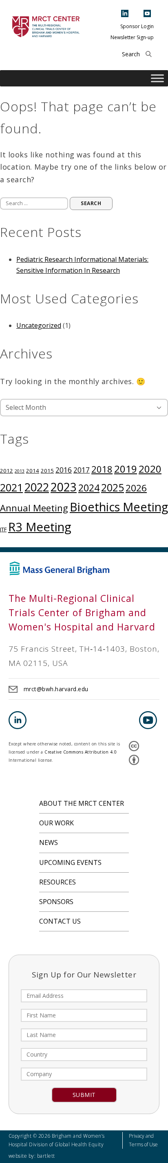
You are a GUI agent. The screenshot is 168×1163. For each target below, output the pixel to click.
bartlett (46, 1155)
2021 (11, 487)
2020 (150, 468)
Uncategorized (38, 325)
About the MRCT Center (81, 803)
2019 (125, 468)
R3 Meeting (39, 527)
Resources (57, 882)
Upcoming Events (70, 862)
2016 (63, 470)
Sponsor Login (137, 26)
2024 (88, 487)
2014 (32, 470)
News (48, 842)
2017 (81, 470)
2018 (102, 469)
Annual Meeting (34, 508)
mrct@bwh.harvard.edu (56, 689)
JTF (3, 529)
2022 (36, 487)
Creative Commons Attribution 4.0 (80, 752)
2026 (136, 488)
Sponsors (56, 901)
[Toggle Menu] (157, 78)
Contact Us (60, 921)
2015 (47, 470)
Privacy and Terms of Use (143, 1140)
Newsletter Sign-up (132, 37)
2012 (6, 470)
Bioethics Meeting (119, 507)
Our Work (56, 822)
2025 (112, 487)
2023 (64, 487)
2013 (19, 471)
